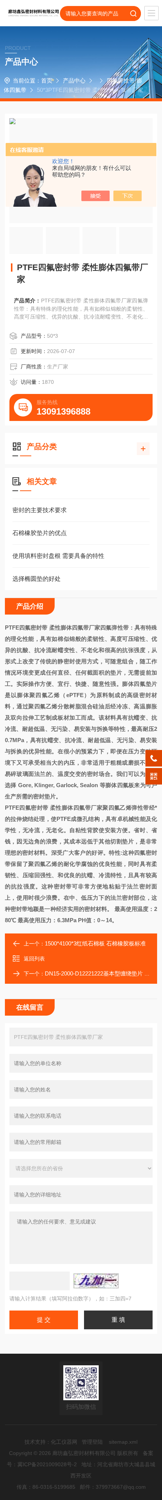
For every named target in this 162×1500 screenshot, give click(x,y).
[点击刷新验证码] (96, 1280)
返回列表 (34, 959)
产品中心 (74, 80)
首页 (46, 80)
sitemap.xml (123, 1442)
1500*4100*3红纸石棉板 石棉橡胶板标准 (95, 943)
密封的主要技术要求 (39, 510)
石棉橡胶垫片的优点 (39, 533)
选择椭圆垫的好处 (36, 579)
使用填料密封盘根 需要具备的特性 (58, 556)
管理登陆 (92, 1442)
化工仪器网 (64, 1442)
